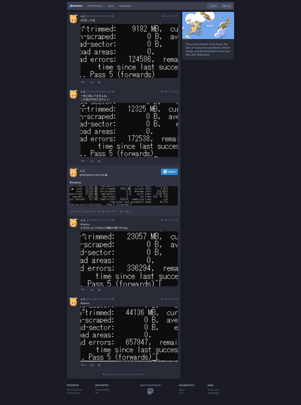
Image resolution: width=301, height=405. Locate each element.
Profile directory (95, 6)
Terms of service (74, 390)
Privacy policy (73, 393)
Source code (213, 390)
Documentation (102, 390)
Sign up (226, 6)
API (97, 393)
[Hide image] (83, 27)
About (111, 6)
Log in (213, 6)
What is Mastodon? (150, 385)
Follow (171, 171)
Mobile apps (125, 6)
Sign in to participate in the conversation (125, 374)
